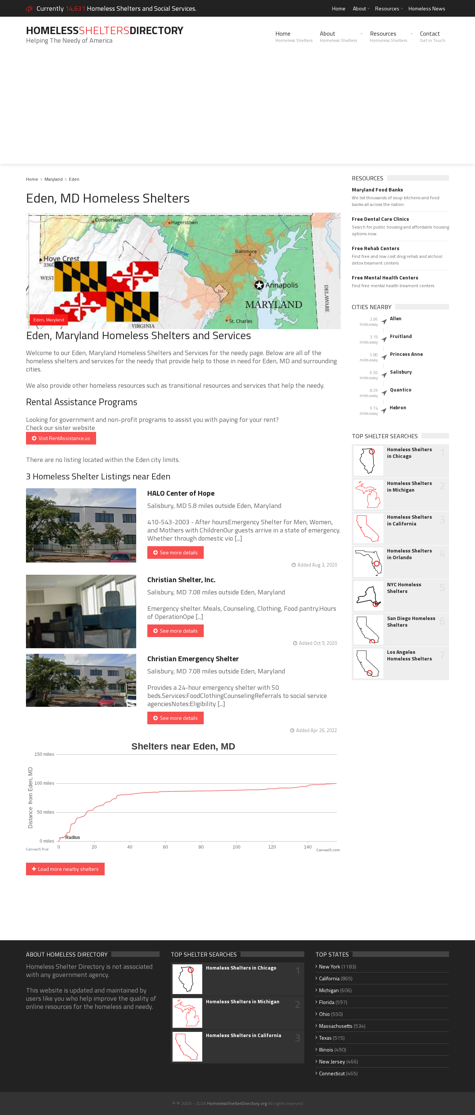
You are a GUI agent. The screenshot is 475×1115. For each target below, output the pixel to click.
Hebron (398, 407)
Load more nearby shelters (67, 869)
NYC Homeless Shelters (404, 587)
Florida (326, 1002)
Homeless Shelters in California (409, 520)
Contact (432, 36)
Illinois (326, 1049)
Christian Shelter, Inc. (181, 579)
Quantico (401, 389)
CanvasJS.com (328, 850)
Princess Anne (406, 354)
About (359, 8)
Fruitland (401, 336)
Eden (74, 179)
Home (338, 8)
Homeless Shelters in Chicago (409, 452)
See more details (178, 552)
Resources (387, 8)
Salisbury (401, 371)
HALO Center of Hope (180, 493)
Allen (396, 318)
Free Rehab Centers (375, 248)
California (329, 978)
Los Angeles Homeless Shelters (409, 655)
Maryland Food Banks (377, 189)
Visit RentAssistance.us (63, 438)
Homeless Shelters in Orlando (409, 554)
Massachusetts (336, 1026)
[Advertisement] (237, 112)
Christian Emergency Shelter (193, 658)
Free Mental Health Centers (385, 277)
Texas (325, 1038)
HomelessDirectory (104, 30)
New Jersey (332, 1061)
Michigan (329, 990)
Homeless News (427, 8)
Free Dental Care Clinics (380, 219)
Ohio (324, 1014)
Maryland (54, 179)
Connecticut (332, 1073)
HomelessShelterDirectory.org (237, 1103)
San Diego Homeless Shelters (411, 621)
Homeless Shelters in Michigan (409, 486)
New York (329, 966)
